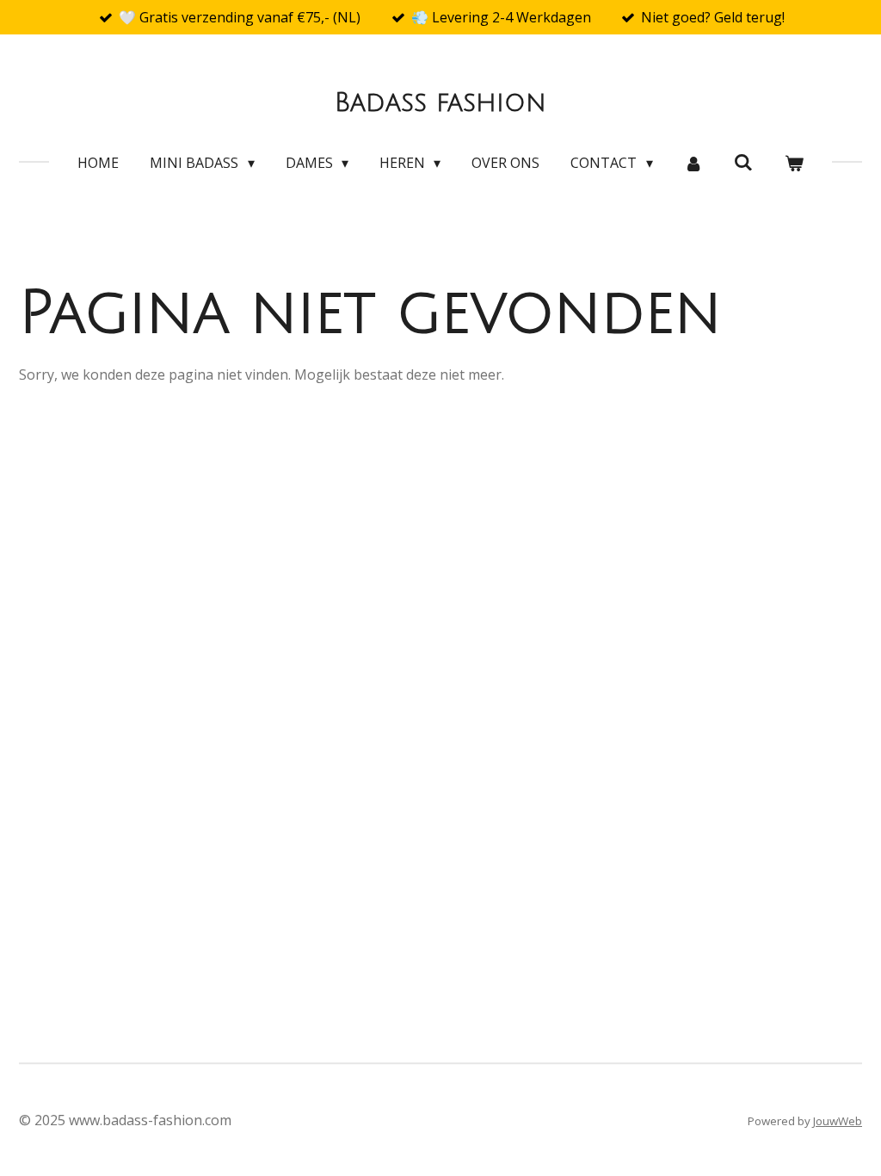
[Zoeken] (743, 162)
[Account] (693, 162)
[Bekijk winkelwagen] (793, 162)
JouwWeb (837, 1121)
